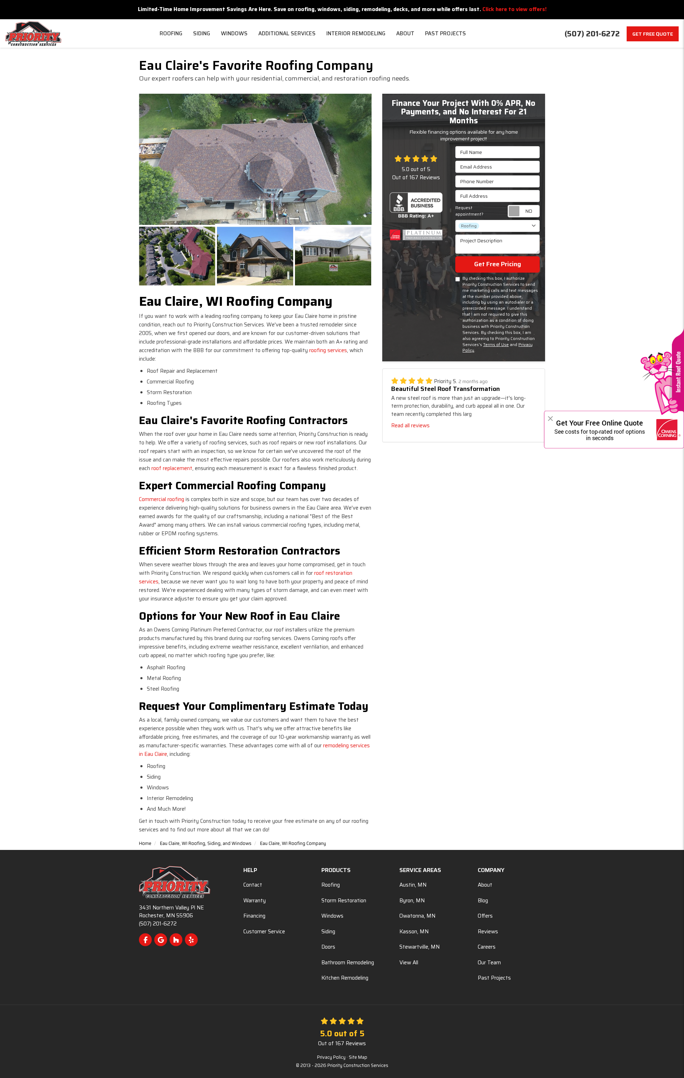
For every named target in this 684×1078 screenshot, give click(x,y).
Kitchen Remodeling (344, 978)
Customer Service (264, 931)
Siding (328, 931)
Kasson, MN (414, 931)
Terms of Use (496, 344)
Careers (487, 947)
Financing (254, 916)
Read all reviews (410, 425)
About (485, 885)
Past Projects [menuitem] (445, 33)
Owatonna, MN (417, 916)
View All (408, 962)
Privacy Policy (331, 1057)
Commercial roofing (161, 499)
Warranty (254, 900)
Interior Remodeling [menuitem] (355, 33)
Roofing (330, 885)
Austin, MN (412, 885)
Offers (485, 916)
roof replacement (171, 468)
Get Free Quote (652, 34)
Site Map (358, 1057)
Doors (328, 947)
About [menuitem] (405, 33)
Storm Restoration (343, 900)
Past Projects (494, 978)
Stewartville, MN (419, 947)
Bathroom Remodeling (347, 962)
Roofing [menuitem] (171, 33)
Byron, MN (412, 900)
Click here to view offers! (514, 9)
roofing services (328, 350)
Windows (332, 916)
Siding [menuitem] (201, 33)
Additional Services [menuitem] (287, 33)
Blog (483, 900)
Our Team (489, 962)
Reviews (488, 931)
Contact (252, 885)
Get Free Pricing (497, 264)
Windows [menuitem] (234, 33)
